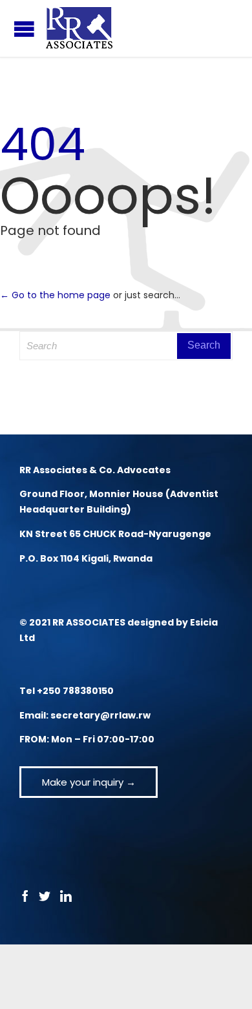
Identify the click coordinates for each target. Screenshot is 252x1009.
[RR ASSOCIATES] (79, 28)
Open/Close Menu (24, 28)
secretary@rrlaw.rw (100, 715)
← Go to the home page (55, 295)
